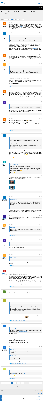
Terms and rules (27, 390)
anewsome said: (13, 257)
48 (8, 19)
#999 (41, 346)
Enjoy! (26, 361)
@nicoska (13, 361)
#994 (41, 254)
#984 (41, 63)
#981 (41, 22)
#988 (41, 134)
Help (36, 390)
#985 (41, 90)
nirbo (4, 66)
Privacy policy (33, 390)
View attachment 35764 (14, 206)
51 (13, 19)
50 (11, 19)
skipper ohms (4, 164)
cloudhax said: (12, 328)
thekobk (4, 294)
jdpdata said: (12, 66)
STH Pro (2, 390)
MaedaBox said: (12, 227)
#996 (41, 290)
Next (22, 19)
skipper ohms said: (13, 199)
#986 (41, 101)
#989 (41, 161)
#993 (41, 239)
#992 (41, 224)
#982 (41, 32)
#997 (41, 299)
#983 (41, 54)
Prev (3, 19)
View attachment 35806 (23, 331)
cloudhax (4, 303)
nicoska (4, 371)
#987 (41, 118)
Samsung (21, 26)
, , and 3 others (18, 363)
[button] (2, 8)
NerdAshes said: (13, 355)
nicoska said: (12, 349)
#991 (41, 215)
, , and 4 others (18, 320)
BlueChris (4, 273)
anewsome (4, 105)
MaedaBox (4, 218)
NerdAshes (4, 328)
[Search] (41, 8)
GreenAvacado (4, 35)
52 (15, 19)
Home (38, 390)
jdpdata (4, 25)
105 (19, 19)
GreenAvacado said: (13, 164)
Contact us (22, 390)
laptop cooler (36, 305)
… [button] (6, 19)
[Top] (40, 391)
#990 (41, 196)
